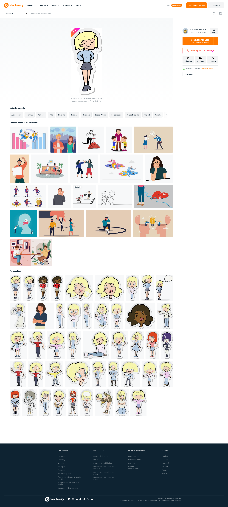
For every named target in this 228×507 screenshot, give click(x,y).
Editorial (66, 5)
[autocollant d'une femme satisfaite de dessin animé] (132, 288)
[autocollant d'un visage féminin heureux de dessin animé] (109, 288)
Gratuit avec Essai (200, 40)
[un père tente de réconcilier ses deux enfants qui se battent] (119, 140)
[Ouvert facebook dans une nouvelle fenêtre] (69, 499)
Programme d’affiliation (102, 463)
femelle (41, 115)
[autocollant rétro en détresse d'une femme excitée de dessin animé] (117, 316)
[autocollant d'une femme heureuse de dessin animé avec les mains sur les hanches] (152, 345)
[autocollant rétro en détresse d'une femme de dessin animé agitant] (18, 374)
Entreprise (62, 466)
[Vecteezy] (13, 5)
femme (29, 115)
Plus (77, 5)
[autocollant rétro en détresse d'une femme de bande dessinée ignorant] (45, 402)
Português (166, 463)
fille (51, 115)
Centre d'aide (133, 456)
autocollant (16, 115)
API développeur (64, 473)
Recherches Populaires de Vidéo (103, 479)
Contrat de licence (100, 456)
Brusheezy (62, 456)
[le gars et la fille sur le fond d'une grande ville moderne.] (63, 140)
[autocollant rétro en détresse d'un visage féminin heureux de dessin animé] (79, 288)
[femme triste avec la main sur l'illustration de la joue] (159, 169)
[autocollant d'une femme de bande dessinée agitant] (36, 345)
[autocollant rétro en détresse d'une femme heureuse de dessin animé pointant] (130, 374)
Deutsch (165, 466)
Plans (168, 5)
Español (165, 459)
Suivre (214, 32)
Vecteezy (61, 459)
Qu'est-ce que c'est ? (207, 69)
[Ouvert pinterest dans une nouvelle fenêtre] (80, 499)
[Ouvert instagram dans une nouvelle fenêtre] (73, 499)
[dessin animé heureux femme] (147, 288)
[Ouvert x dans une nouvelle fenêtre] (88, 499)
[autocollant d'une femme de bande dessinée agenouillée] (122, 402)
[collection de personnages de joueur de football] (28, 196)
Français (165, 470)
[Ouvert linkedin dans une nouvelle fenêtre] (77, 499)
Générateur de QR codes (68, 488)
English (165, 456)
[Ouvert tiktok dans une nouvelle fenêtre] (84, 499)
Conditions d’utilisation (128, 500)
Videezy (61, 463)
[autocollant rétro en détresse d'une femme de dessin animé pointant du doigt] (119, 345)
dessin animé (100, 115)
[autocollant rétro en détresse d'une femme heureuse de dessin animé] (29, 288)
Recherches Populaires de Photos (103, 473)
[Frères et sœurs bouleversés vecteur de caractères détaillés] (49, 169)
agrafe (158, 115)
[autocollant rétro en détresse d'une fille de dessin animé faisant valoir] (99, 374)
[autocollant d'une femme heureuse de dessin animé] (15, 288)
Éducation (62, 470)
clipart (147, 115)
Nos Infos (132, 463)
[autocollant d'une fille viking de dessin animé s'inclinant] (104, 402)
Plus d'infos (189, 74)
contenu (86, 115)
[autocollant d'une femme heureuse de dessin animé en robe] (137, 345)
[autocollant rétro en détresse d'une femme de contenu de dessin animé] (87, 316)
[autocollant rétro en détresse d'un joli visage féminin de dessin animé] (77, 374)
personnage (116, 115)
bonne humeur (133, 115)
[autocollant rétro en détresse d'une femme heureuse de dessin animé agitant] (74, 345)
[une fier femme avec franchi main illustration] (41, 316)
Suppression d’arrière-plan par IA (68, 483)
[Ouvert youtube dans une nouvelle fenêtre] (92, 499)
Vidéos (54, 5)
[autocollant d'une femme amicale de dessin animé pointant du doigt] (165, 316)
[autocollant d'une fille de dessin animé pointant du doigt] (138, 402)
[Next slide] (169, 115)
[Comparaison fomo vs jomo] (31, 252)
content (74, 115)
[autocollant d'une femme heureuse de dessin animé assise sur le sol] (96, 345)
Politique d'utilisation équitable (170, 500)
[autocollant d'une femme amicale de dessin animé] (15, 402)
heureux (61, 115)
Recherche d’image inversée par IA (69, 478)
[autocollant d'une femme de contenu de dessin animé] (60, 316)
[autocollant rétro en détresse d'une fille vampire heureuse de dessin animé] (167, 345)
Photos (43, 5)
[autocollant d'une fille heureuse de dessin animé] (56, 345)
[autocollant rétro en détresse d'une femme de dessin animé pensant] (86, 402)
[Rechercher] (214, 13)
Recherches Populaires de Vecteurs (103, 467)
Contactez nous (134, 459)
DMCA (95, 459)
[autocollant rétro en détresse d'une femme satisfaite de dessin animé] (74, 316)
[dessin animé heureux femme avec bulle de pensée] (164, 288)
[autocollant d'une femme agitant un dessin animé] (18, 345)
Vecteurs (30, 5)
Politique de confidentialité (147, 500)
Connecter (216, 5)
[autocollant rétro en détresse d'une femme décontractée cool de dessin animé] (59, 402)
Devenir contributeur (133, 467)
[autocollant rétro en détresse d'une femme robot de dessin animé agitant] (29, 402)
